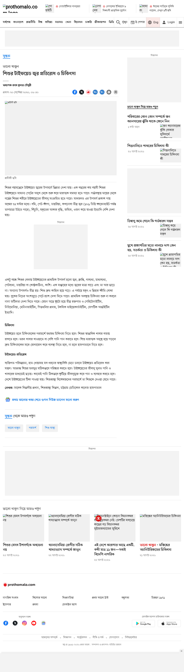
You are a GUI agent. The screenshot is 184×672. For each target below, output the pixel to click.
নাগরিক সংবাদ (10, 598)
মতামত (59, 22)
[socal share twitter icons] (82, 94)
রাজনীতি (30, 22)
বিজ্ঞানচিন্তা (68, 598)
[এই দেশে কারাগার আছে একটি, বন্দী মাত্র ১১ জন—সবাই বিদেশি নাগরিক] (114, 528)
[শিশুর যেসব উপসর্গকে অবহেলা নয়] (23, 528)
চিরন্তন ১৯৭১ (158, 598)
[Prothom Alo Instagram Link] (26, 623)
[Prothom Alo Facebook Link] (7, 623)
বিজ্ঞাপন (67, 637)
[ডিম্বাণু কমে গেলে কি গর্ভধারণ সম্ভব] (170, 231)
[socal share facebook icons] (75, 94)
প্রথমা (35, 605)
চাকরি (88, 22)
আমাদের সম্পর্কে (49, 637)
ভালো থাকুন (14, 428)
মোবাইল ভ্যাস (69, 605)
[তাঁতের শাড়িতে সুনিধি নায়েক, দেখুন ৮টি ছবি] (143, 8)
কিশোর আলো (40, 598)
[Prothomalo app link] (143, 624)
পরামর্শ (32, 428)
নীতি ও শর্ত (98, 637)
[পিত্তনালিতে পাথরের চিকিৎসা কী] (170, 155)
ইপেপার (7, 605)
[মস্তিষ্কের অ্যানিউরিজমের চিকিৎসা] (160, 528)
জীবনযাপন (100, 22)
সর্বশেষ (6, 22)
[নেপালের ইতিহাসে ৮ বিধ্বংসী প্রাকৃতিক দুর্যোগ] (97, 8)
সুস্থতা (6, 56)
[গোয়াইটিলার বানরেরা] (49, 8)
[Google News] (43, 624)
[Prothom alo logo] (19, 586)
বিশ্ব (40, 22)
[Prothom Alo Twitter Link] (17, 623)
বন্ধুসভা (125, 598)
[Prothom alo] (21, 8)
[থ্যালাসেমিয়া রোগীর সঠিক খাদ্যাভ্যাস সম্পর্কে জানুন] (69, 528)
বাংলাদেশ (18, 22)
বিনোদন (78, 22)
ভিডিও (112, 22)
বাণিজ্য (48, 22)
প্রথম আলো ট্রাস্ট (100, 598)
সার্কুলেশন (82, 637)
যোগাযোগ (114, 637)
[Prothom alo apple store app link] (169, 624)
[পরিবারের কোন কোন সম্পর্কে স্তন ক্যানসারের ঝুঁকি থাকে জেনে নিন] (170, 131)
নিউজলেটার (131, 637)
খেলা (68, 22)
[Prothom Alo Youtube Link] (35, 623)
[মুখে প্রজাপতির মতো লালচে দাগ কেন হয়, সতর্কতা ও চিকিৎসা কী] (170, 260)
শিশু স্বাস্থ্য (50, 428)
